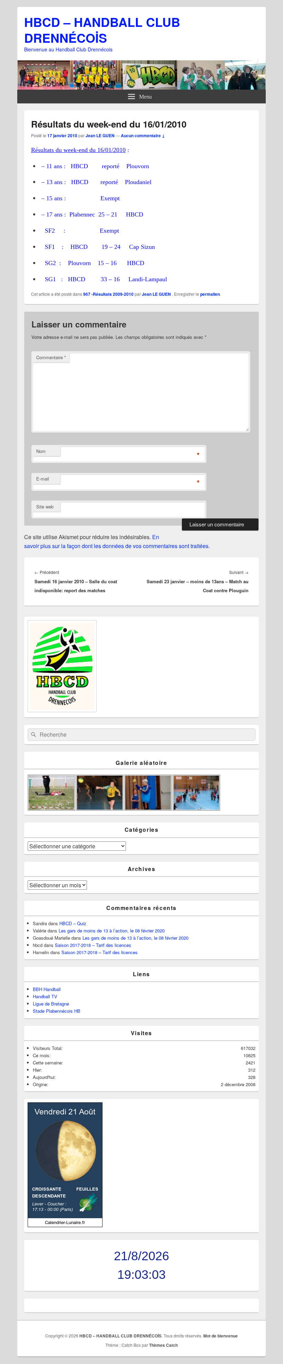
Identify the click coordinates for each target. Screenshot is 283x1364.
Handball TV (45, 996)
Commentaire (51, 357)
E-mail (42, 478)
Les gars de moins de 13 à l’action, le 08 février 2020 (112, 930)
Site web (44, 506)
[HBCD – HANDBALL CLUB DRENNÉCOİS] (141, 87)
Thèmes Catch (163, 1345)
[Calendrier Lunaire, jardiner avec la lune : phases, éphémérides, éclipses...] (65, 1225)
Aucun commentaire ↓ (143, 135)
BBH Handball (47, 989)
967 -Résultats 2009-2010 (108, 294)
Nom (41, 451)
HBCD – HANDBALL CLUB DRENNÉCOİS (102, 30)
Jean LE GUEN (100, 135)
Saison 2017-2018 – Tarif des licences (93, 945)
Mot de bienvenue (220, 1336)
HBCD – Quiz (72, 923)
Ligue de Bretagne (51, 1003)
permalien (210, 294)
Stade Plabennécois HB (56, 1011)
